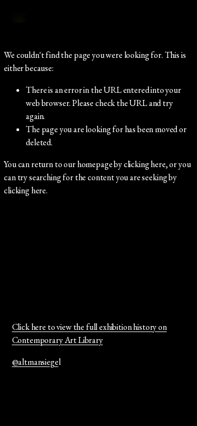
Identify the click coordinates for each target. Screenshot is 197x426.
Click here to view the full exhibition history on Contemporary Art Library (89, 333)
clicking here (145, 164)
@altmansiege (35, 362)
